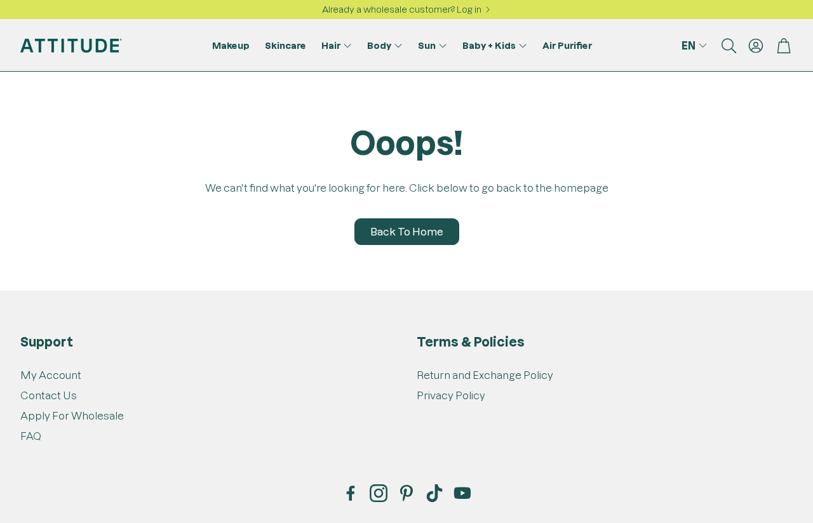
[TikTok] (434, 493)
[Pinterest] (406, 493)
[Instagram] (378, 493)
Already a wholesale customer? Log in (401, 9)
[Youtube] (462, 493)
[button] (728, 46)
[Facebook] (350, 493)
